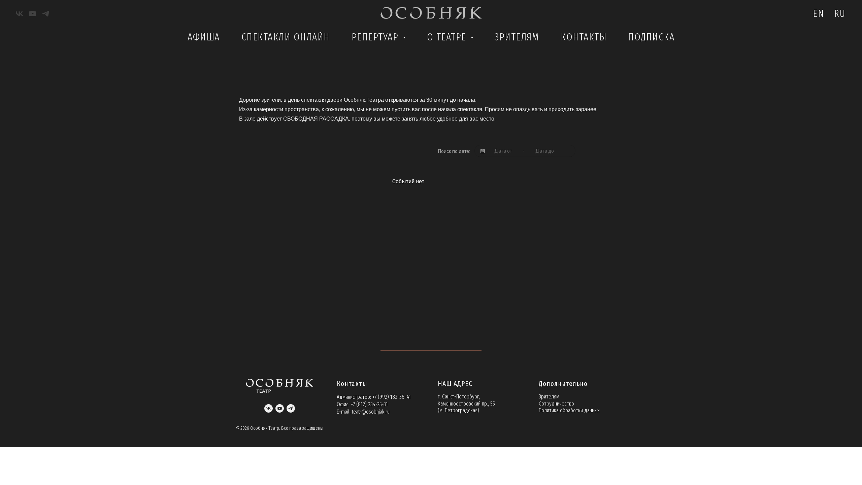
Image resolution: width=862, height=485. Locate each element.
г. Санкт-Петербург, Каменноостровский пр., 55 (466, 400)
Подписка (651, 37)
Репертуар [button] (376, 37)
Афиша (204, 37)
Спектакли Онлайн (285, 37)
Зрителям (517, 37)
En (818, 13)
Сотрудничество (556, 403)
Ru (839, 13)
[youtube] (32, 13)
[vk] (19, 13)
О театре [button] (448, 37)
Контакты (583, 37)
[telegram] (45, 13)
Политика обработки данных (569, 410)
